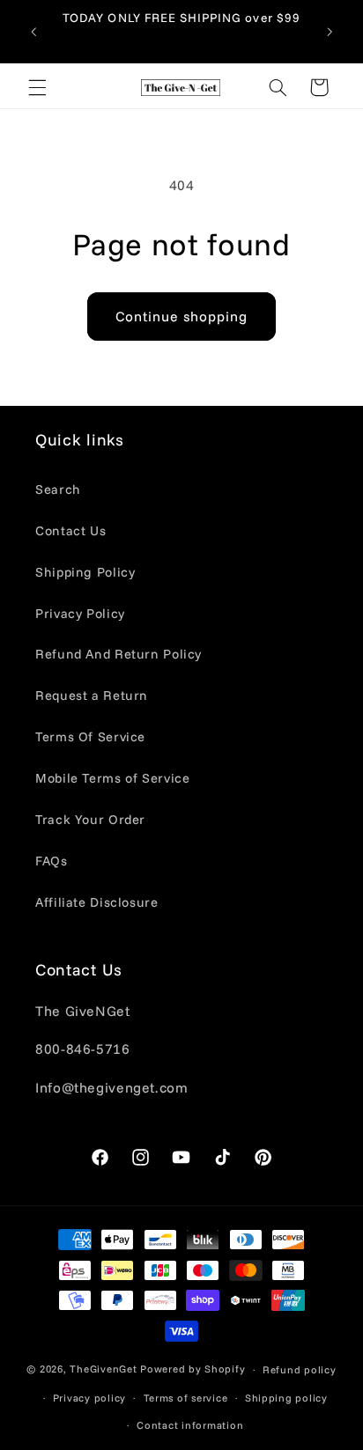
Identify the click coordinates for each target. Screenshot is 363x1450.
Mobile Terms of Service (112, 777)
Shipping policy (286, 1397)
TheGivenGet (103, 1368)
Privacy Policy (80, 613)
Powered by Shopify (192, 1368)
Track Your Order (90, 819)
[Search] (277, 87)
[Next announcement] (329, 31)
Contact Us (70, 530)
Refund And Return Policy (118, 653)
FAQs (51, 860)
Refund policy (300, 1369)
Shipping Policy (85, 571)
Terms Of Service (90, 736)
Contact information (190, 1425)
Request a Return (91, 695)
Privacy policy (89, 1397)
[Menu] (37, 87)
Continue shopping (181, 316)
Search (58, 489)
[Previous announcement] (33, 31)
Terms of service (186, 1397)
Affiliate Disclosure (97, 902)
